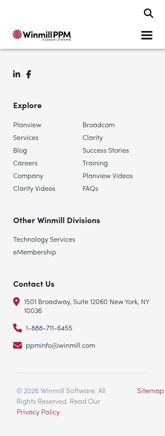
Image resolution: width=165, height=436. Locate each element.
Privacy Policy (37, 411)
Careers (25, 163)
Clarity (92, 137)
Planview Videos (107, 175)
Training (95, 163)
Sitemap (150, 390)
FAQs (90, 188)
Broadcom (98, 124)
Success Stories (105, 150)
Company (28, 175)
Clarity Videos (34, 188)
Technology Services (44, 239)
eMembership (34, 252)
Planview (27, 124)
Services (25, 137)
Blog (20, 150)
